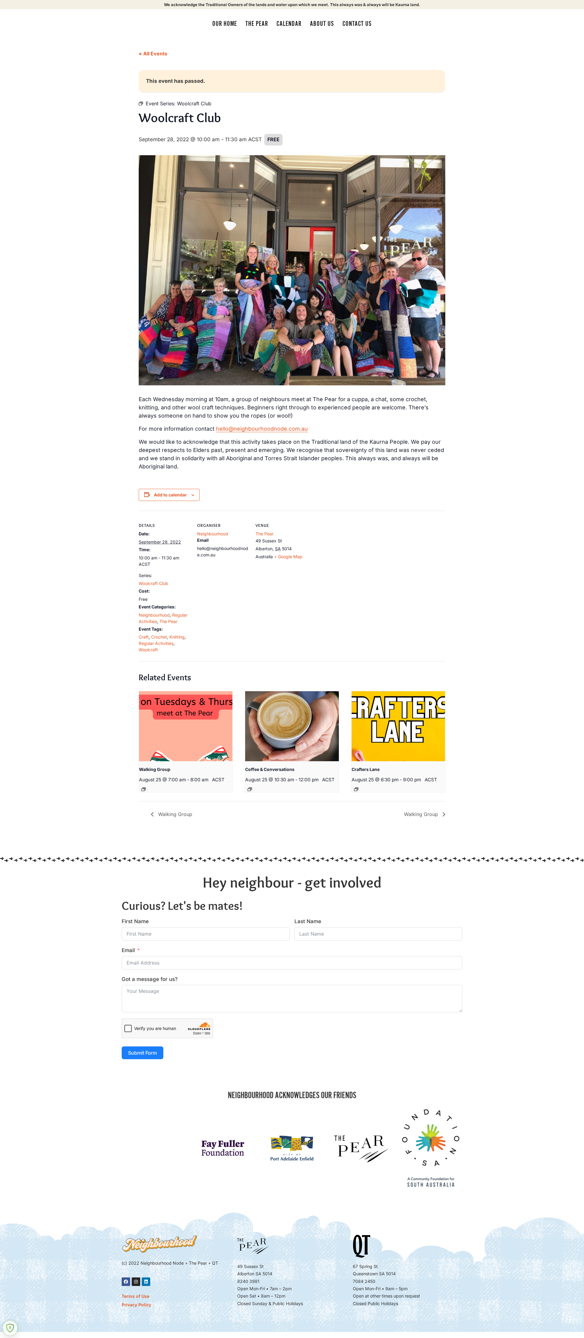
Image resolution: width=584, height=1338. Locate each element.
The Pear (256, 24)
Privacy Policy (136, 1304)
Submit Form (142, 1053)
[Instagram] (136, 1281)
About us (322, 24)
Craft (144, 636)
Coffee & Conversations (269, 769)
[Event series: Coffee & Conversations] (250, 789)
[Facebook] (126, 1281)
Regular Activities (156, 643)
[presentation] (185, 726)
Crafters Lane (366, 769)
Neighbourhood (154, 615)
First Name (135, 921)
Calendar (288, 24)
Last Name (307, 921)
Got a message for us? (150, 979)
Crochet (159, 636)
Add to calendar (170, 494)
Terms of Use (135, 1296)
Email (128, 950)
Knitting (177, 636)
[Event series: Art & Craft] (356, 789)
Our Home (224, 24)
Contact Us (357, 24)
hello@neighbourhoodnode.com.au (262, 429)
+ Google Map (288, 556)
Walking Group (154, 769)
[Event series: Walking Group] (143, 789)
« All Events (153, 54)
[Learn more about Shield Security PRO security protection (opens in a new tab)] (10, 1328)
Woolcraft (148, 649)
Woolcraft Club (153, 583)
